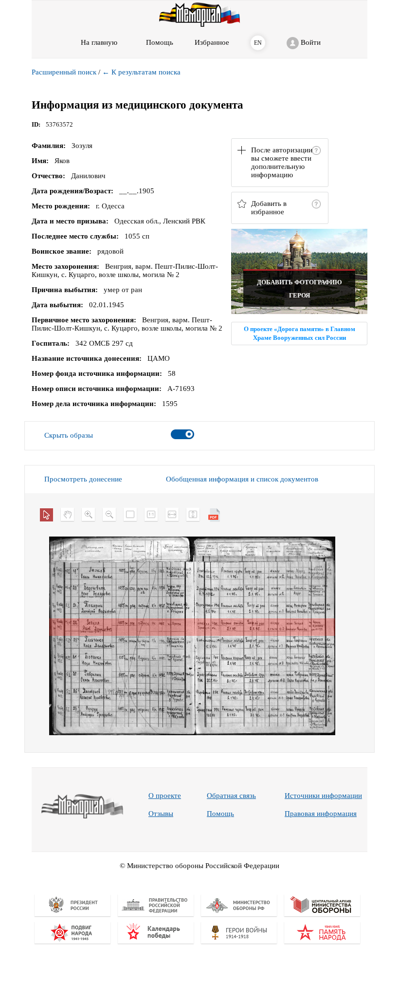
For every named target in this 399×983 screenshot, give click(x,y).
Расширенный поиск (64, 72)
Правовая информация (321, 813)
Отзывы (160, 813)
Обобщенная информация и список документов (242, 479)
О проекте (164, 795)
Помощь (220, 813)
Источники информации (323, 795)
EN (258, 42)
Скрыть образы (68, 435)
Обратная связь (231, 795)
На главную (99, 42)
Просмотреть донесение (83, 479)
